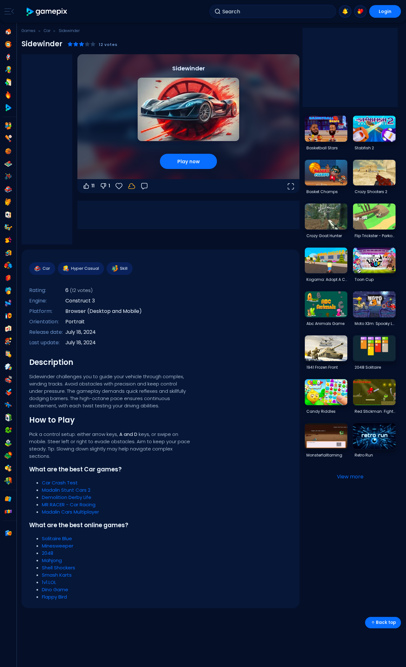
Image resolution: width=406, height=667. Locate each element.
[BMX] (8, 176)
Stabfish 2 (364, 148)
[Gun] (8, 303)
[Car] (8, 189)
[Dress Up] (8, 240)
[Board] (8, 164)
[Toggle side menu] (8, 11)
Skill (124, 268)
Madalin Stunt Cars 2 (66, 490)
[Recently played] (8, 44)
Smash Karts (57, 575)
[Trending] (8, 95)
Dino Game (55, 589)
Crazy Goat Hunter (324, 235)
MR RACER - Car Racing (68, 504)
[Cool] (8, 227)
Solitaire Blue (57, 538)
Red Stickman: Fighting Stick (375, 411)
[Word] (8, 468)
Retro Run (364, 455)
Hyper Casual (85, 268)
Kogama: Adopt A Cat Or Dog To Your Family (326, 279)
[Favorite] (360, 11)
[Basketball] (8, 151)
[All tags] (8, 499)
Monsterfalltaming (324, 455)
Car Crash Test (60, 482)
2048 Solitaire (368, 367)
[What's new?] (345, 11)
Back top (386, 622)
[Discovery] (8, 69)
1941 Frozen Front (322, 367)
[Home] (8, 31)
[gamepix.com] (47, 11)
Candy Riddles (321, 411)
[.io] (8, 316)
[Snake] (8, 430)
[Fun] (8, 290)
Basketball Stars (322, 148)
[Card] (8, 214)
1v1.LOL (49, 582)
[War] (8, 455)
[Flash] (8, 278)
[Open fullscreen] (290, 186)
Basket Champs (322, 191)
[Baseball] (8, 138)
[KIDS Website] (8, 511)
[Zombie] (8, 481)
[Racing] (8, 379)
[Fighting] (8, 265)
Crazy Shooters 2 (371, 191)
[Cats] (8, 202)
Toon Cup (364, 279)
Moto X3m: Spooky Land (375, 323)
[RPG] (8, 392)
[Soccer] (8, 443)
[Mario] (8, 341)
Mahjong (52, 560)
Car (47, 30)
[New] (8, 82)
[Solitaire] (8, 417)
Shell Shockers (58, 567)
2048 (47, 553)
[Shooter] (8, 404)
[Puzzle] (8, 366)
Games (29, 30)
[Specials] (8, 107)
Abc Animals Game (325, 323)
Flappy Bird (54, 596)
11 (93, 186)
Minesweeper (57, 545)
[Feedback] (144, 186)
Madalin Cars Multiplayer (70, 511)
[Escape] (8, 252)
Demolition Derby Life (66, 497)
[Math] (8, 354)
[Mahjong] (8, 328)
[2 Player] (8, 126)
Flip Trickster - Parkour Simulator (375, 235)
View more (350, 476)
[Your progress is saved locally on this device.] (131, 186)
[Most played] (8, 57)
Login (385, 11)
